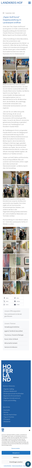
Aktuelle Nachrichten (10, 415)
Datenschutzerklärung (17, 465)
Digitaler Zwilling (9, 389)
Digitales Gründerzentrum (12, 398)
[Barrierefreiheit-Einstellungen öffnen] (28, 464)
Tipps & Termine (9, 417)
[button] (29, 430)
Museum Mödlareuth (10, 391)
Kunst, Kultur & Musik (11, 339)
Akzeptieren (16, 453)
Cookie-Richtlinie (7, 465)
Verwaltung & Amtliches (12, 327)
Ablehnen (16, 457)
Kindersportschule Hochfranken (14, 393)
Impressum (25, 465)
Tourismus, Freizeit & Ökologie (14, 335)
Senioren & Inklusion (11, 347)
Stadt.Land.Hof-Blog (10, 400)
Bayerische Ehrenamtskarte (12, 396)
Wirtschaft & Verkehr (11, 343)
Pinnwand (7, 419)
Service (6, 412)
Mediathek (7, 421)
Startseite (7, 410)
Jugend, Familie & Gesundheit (14, 331)
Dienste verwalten (15, 448)
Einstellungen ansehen (16, 462)
